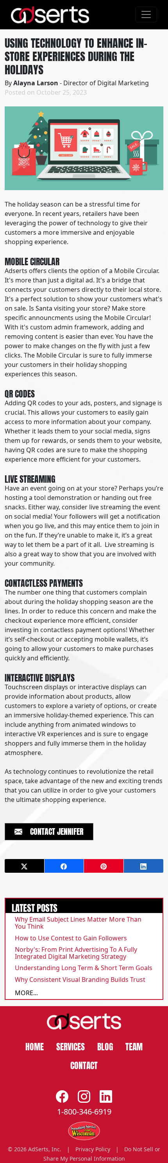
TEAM (134, 1046)
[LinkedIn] (106, 1096)
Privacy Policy (92, 1149)
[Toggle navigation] (146, 14)
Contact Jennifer (53, 831)
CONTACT (84, 1064)
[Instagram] (84, 1096)
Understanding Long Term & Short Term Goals (83, 967)
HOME (34, 1046)
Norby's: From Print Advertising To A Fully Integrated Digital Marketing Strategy (76, 953)
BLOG (105, 1046)
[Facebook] (62, 1096)
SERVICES (70, 1046)
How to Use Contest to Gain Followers (71, 938)
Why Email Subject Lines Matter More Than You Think (78, 923)
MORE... (26, 993)
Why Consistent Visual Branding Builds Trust (80, 979)
